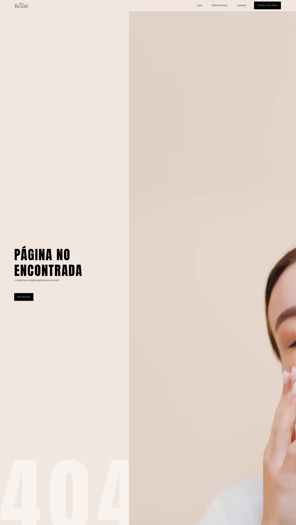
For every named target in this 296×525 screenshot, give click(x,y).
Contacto (241, 5)
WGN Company (219, 5)
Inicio (199, 5)
